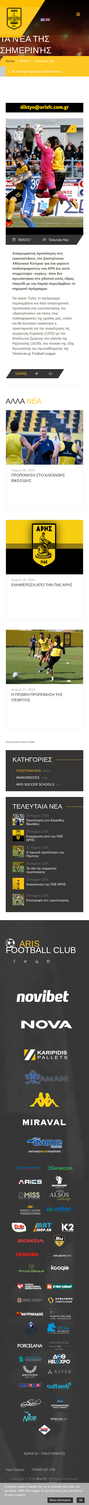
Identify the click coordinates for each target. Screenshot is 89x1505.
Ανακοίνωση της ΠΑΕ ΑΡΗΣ (46, 884)
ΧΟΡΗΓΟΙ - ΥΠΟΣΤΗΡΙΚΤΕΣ (44, 1453)
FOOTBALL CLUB (41, 947)
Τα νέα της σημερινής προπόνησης (41, 870)
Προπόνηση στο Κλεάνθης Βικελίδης (45, 822)
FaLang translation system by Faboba (20, 742)
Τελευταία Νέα (45, 61)
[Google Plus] (50, 373)
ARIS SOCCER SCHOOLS (38, 784)
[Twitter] (36, 373)
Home (10, 61)
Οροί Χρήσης (15, 1469)
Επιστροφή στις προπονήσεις (47, 900)
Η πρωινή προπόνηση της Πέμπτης (45, 854)
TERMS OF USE (43, 1469)
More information (60, 1500)
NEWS (24, 61)
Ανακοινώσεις (32, 777)
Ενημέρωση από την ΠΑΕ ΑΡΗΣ (41, 585)
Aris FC (41, 1479)
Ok (80, 1500)
